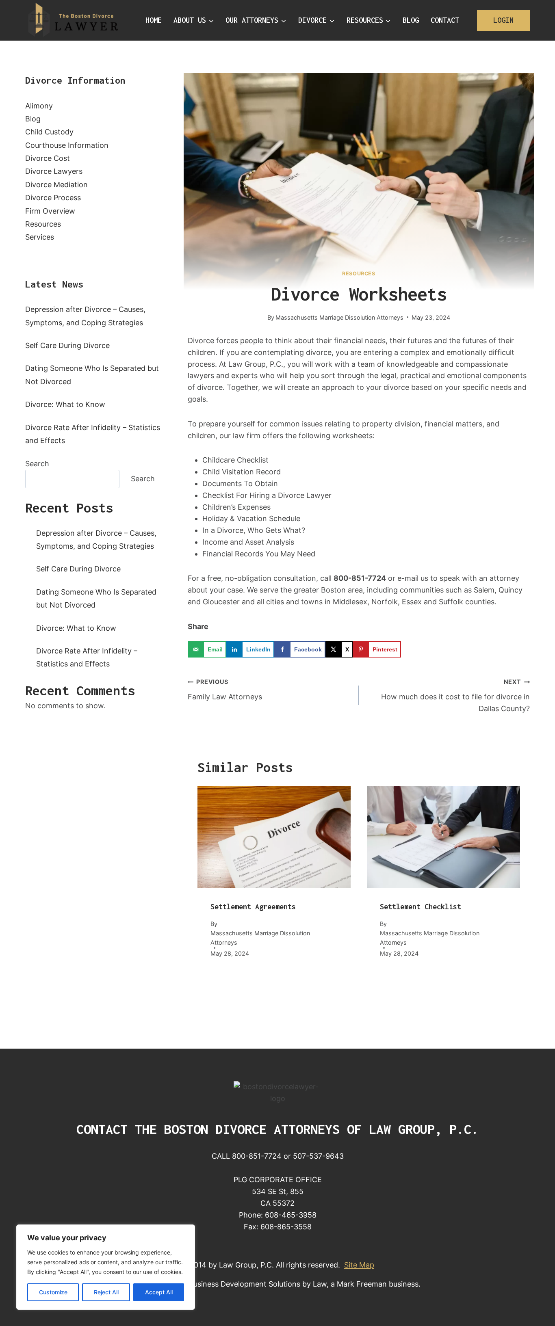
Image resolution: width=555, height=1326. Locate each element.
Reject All (106, 1292)
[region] (105, 1267)
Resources (358, 273)
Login (503, 20)
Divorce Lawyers (53, 171)
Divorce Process (53, 197)
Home (153, 20)
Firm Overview (50, 211)
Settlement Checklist (420, 906)
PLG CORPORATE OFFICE (278, 1179)
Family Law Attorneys (225, 689)
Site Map (359, 1265)
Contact (445, 20)
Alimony (39, 106)
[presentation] (274, 837)
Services (39, 237)
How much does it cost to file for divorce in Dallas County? (455, 695)
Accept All (159, 1292)
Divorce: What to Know (65, 404)
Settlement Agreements (253, 906)
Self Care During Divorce (67, 345)
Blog (411, 20)
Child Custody (49, 132)
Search (37, 463)
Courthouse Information (66, 145)
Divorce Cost (47, 158)
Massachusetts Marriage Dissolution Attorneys (339, 317)
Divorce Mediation (56, 184)
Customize (53, 1292)
